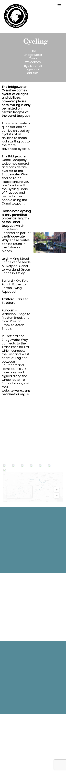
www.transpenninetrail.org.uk (16, 392)
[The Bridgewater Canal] (16, 27)
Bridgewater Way (14, 238)
